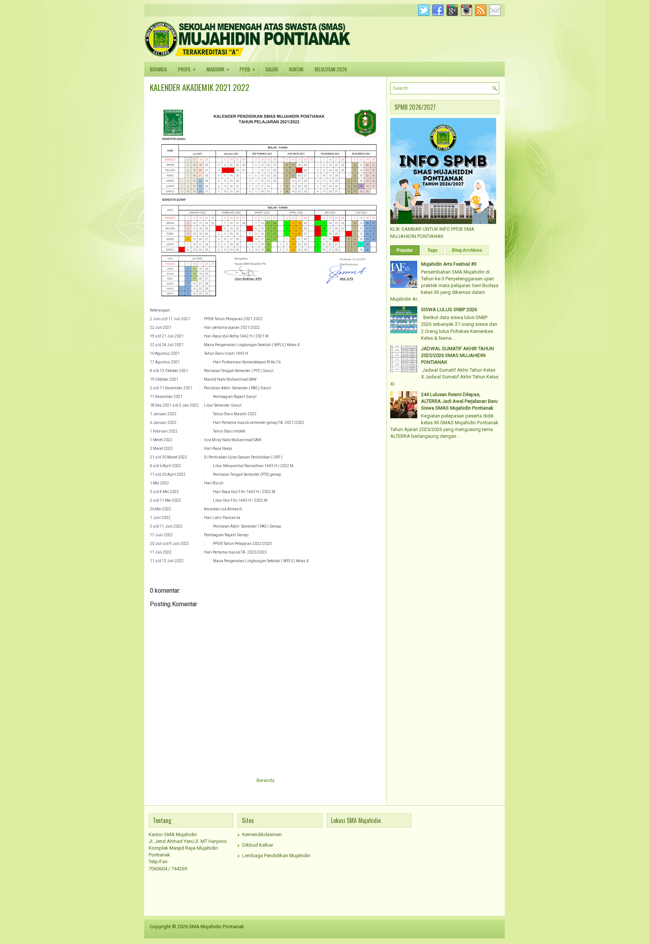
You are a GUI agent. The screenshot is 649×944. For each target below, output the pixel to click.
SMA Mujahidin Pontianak (216, 926)
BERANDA (158, 69)
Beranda (266, 780)
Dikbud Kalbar (257, 845)
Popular (405, 250)
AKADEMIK (217, 69)
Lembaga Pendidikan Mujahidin (276, 855)
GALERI (272, 69)
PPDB (247, 69)
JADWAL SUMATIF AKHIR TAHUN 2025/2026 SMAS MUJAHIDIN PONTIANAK (457, 355)
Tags (432, 250)
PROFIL (187, 69)
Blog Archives (467, 250)
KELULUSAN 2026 (331, 69)
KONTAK (296, 69)
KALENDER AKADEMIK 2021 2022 (199, 87)
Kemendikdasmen (262, 834)
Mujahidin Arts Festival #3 (449, 264)
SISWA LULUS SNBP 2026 (449, 309)
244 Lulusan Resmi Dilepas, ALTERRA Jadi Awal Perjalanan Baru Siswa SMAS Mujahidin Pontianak (459, 401)
